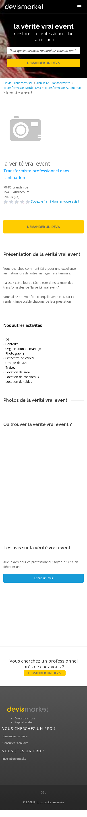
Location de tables (18, 381)
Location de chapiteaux (22, 377)
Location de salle (17, 372)
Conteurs (12, 344)
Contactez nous (25, 718)
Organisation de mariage (23, 348)
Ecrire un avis (43, 578)
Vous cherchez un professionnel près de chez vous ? (44, 666)
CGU (44, 792)
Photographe (14, 353)
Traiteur (11, 367)
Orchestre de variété (20, 358)
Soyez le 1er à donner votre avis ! (55, 201)
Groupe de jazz (16, 363)
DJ (7, 339)
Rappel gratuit (23, 722)
